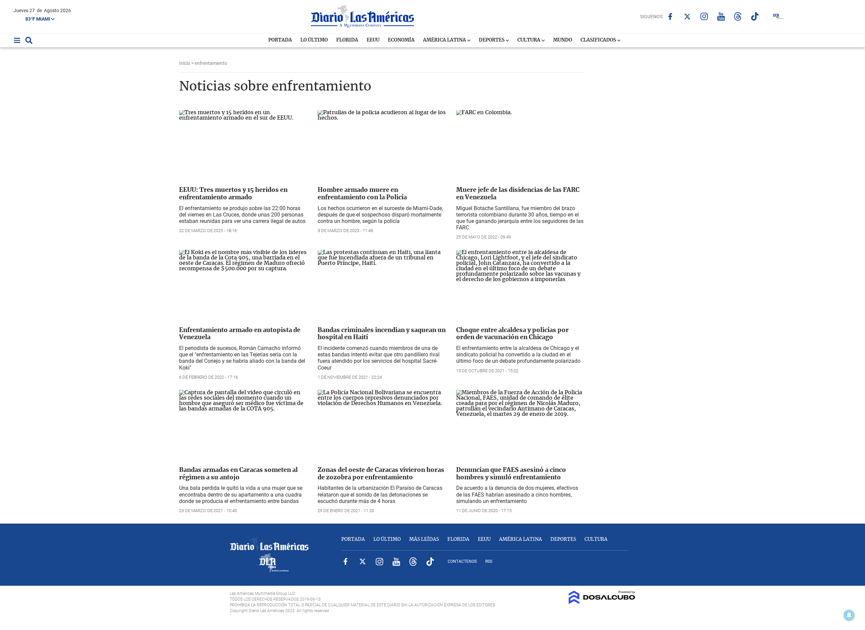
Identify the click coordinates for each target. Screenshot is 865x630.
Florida (347, 40)
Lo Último (314, 40)
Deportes (492, 40)
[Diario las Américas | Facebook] (670, 16)
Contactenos (462, 561)
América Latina (445, 40)
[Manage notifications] (849, 615)
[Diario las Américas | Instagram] (704, 16)
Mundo (562, 40)
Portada (280, 40)
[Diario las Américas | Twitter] (687, 16)
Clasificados (598, 40)
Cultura (529, 40)
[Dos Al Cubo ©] (602, 602)
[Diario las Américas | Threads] (738, 16)
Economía (401, 40)
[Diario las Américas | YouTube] (721, 16)
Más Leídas (424, 539)
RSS (488, 561)
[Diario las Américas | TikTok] (754, 16)
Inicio (184, 63)
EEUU (373, 40)
